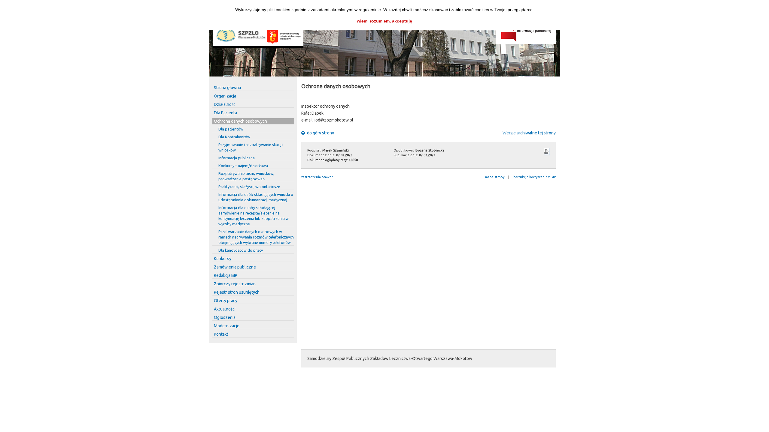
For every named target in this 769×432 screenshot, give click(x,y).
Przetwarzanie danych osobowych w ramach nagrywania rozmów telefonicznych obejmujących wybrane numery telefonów (256, 237)
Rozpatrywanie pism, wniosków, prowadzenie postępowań (246, 176)
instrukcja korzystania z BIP (534, 177)
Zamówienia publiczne (235, 267)
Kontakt (221, 334)
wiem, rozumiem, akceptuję (384, 21)
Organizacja (225, 96)
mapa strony (495, 177)
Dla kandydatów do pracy (240, 250)
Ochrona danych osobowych (240, 121)
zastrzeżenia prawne (317, 177)
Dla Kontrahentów (234, 137)
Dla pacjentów (230, 129)
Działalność (225, 104)
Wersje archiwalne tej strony (529, 132)
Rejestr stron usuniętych (237, 292)
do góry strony (320, 132)
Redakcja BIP (225, 275)
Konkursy (222, 258)
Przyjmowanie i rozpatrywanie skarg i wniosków (250, 147)
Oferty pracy (225, 300)
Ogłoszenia (225, 317)
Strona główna (227, 87)
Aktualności (225, 309)
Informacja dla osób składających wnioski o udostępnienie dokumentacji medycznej (255, 197)
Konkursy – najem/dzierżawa (243, 166)
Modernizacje (226, 325)
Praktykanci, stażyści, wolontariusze (249, 186)
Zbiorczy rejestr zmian (235, 283)
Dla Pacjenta (225, 112)
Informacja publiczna (236, 158)
